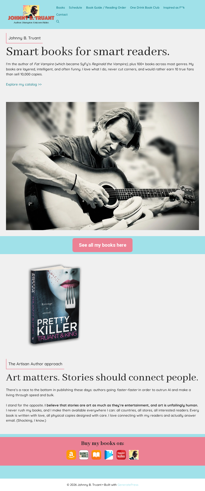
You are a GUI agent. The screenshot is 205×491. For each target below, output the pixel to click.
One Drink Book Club (144, 7)
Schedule (75, 7)
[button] (57, 21)
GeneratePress (128, 485)
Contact (62, 14)
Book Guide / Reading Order (106, 7)
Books (60, 7)
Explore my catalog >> (24, 84)
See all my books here (102, 245)
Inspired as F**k (174, 7)
